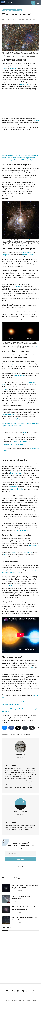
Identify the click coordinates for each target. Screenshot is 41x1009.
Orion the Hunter (27, 255)
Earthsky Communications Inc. (17, 1000)
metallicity (35, 545)
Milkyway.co (33, 1000)
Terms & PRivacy (26, 1002)
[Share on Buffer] (25, 728)
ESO (21, 56)
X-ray (11, 489)
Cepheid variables (23, 55)
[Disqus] (20, 957)
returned (18, 287)
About (12, 1002)
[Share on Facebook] (11, 728)
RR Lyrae (14, 552)
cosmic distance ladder (9, 414)
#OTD (25, 432)
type (29, 545)
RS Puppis (4, 240)
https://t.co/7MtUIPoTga (22, 442)
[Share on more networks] (32, 728)
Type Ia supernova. (22, 530)
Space (19, 10)
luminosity (5, 389)
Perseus (27, 586)
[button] (38, 2)
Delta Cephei (19, 375)
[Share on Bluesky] (4, 728)
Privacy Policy (20, 866)
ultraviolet (20, 489)
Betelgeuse (5, 255)
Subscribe (33, 3)
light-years (19, 419)
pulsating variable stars (20, 364)
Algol (10, 586)
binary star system (16, 473)
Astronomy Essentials (9, 10)
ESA (23, 245)
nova (4, 68)
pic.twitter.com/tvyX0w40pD (13, 444)
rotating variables (15, 572)
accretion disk (13, 487)
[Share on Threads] (18, 728)
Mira (5, 555)
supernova (12, 68)
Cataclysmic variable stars (10, 464)
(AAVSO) (36, 120)
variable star (24, 84)
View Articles (20, 757)
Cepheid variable (26, 240)
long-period (28, 552)
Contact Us (18, 1002)
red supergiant (27, 252)
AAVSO (32, 667)
